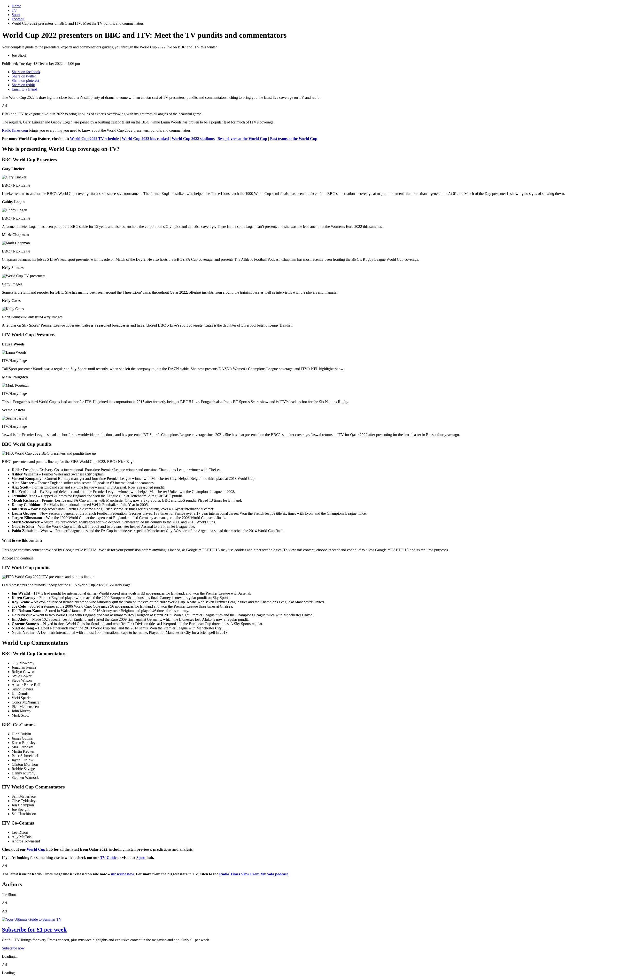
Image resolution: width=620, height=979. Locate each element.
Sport (16, 15)
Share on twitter (24, 76)
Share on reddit (23, 85)
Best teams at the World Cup (293, 139)
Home (16, 6)
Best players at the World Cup (242, 139)
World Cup (36, 849)
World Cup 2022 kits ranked (145, 139)
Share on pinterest (25, 80)
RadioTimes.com (15, 130)
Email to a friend (24, 89)
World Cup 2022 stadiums (193, 139)
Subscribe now (13, 948)
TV (14, 10)
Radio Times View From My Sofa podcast (253, 874)
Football (18, 19)
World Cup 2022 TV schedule (94, 139)
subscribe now (122, 874)
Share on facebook (26, 72)
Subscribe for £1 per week (34, 929)
